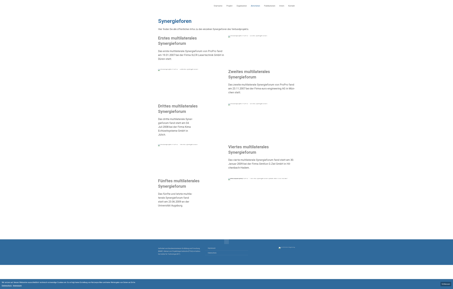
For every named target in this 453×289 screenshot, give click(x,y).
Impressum (212, 248)
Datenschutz (212, 253)
